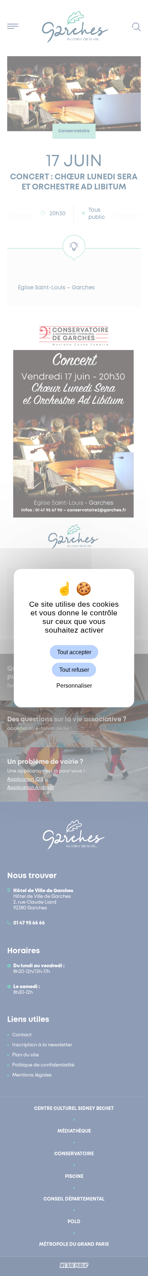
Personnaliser (74, 686)
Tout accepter (74, 652)
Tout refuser (74, 670)
